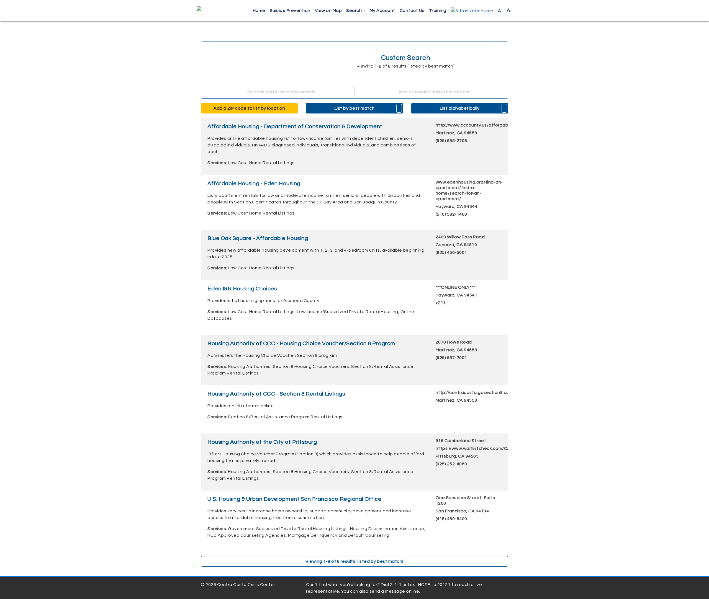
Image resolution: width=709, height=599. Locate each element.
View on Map (328, 10)
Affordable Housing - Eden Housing (253, 183)
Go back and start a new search (280, 92)
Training (437, 10)
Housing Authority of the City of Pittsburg (262, 442)
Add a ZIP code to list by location (249, 108)
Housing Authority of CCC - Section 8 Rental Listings (276, 394)
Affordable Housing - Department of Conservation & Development (294, 126)
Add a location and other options (434, 92)
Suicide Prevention (290, 10)
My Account (382, 10)
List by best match (355, 108)
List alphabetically (460, 108)
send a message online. (394, 591)
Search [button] (354, 10)
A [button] (504, 10)
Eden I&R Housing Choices (242, 288)
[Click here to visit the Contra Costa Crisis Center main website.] (215, 10)
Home (259, 10)
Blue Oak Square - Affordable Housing (257, 238)
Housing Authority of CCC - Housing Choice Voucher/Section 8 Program (301, 343)
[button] (472, 10)
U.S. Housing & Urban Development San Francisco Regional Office (294, 499)
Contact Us (412, 10)
